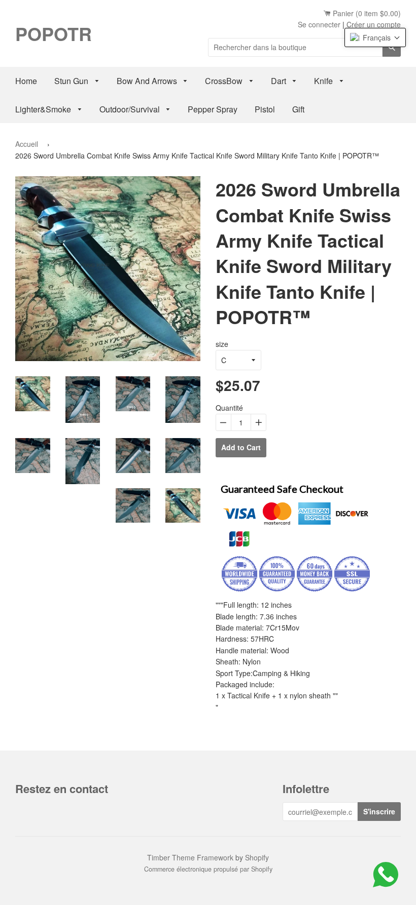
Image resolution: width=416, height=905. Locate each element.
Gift (298, 109)
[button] (375, 37)
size (222, 344)
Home (26, 81)
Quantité (229, 408)
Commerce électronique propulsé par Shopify (208, 869)
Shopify (257, 857)
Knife (324, 81)
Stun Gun (72, 81)
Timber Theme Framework (190, 857)
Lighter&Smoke (44, 109)
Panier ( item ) (366, 13)
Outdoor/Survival (130, 109)
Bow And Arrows (148, 81)
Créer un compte (373, 24)
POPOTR (53, 33)
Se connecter (319, 24)
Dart (279, 81)
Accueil (26, 144)
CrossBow (225, 81)
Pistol (265, 109)
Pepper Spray (212, 109)
